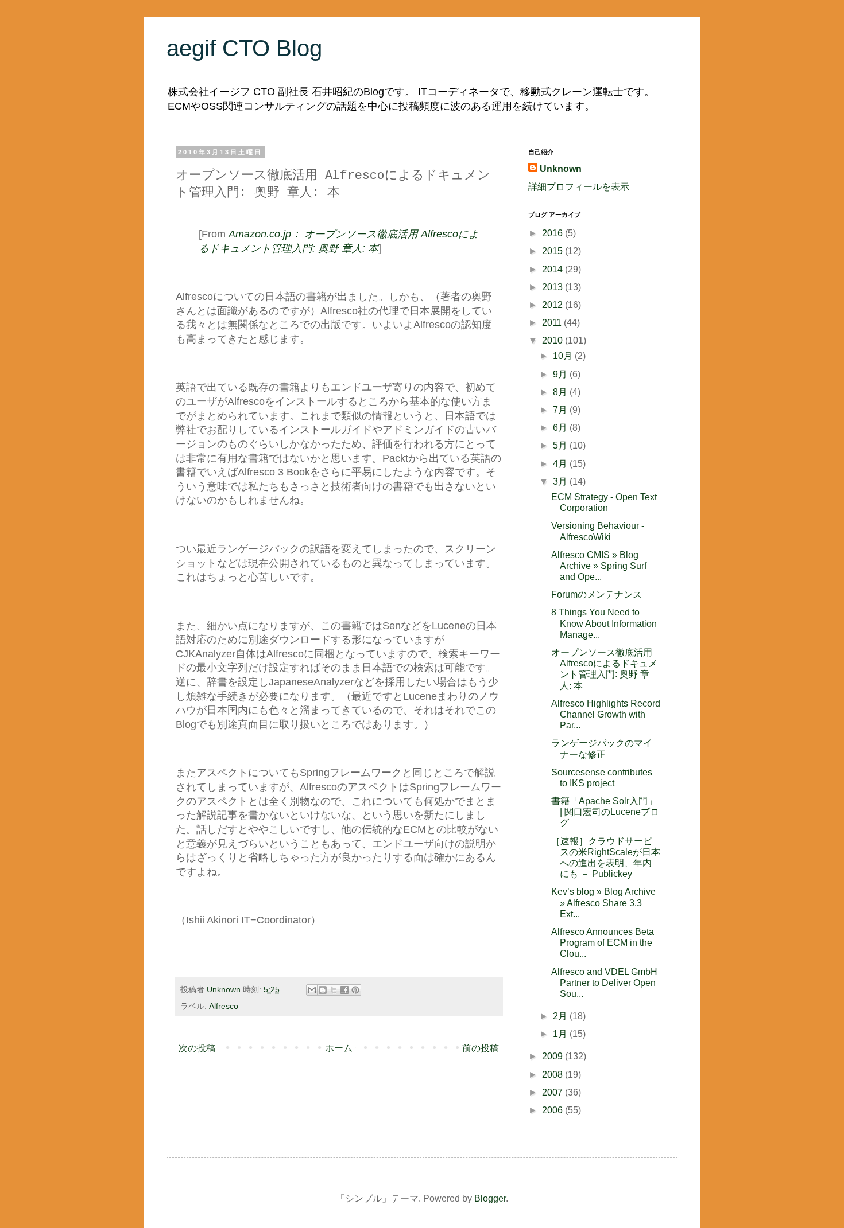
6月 (561, 427)
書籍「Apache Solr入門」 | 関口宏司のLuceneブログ (605, 812)
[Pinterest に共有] (355, 990)
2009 (553, 1056)
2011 (553, 323)
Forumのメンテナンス (596, 594)
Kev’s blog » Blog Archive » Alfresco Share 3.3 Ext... (603, 902)
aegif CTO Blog (244, 48)
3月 (561, 481)
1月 (561, 1034)
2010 (553, 340)
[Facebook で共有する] (344, 990)
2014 (553, 269)
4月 (561, 464)
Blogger (490, 1198)
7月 (561, 410)
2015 (553, 251)
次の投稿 (197, 1048)
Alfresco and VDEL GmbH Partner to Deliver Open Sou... (604, 983)
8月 (561, 392)
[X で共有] (333, 990)
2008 (553, 1074)
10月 (564, 356)
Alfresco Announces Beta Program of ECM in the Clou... (602, 942)
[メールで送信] (312, 990)
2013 (553, 287)
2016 (553, 233)
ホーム (339, 1048)
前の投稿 (480, 1048)
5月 (561, 445)
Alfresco (223, 1006)
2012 (553, 305)
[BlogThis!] (322, 990)
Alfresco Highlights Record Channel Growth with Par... (605, 714)
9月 (561, 374)
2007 (553, 1092)
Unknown (561, 169)
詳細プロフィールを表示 (578, 187)
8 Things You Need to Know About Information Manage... (604, 623)
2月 (561, 1016)
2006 (553, 1110)
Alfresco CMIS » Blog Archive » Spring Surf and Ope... (598, 566)
